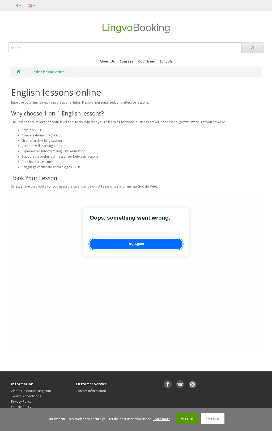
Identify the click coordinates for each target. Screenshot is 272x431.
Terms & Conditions (26, 396)
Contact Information (91, 391)
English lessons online (48, 72)
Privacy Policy (21, 401)
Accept (187, 418)
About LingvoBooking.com (31, 391)
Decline (213, 418)
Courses (126, 61)
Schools (166, 61)
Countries (146, 61)
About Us (107, 61)
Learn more (161, 419)
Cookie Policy (21, 407)
